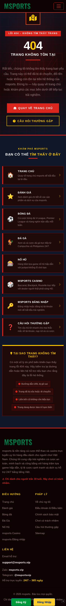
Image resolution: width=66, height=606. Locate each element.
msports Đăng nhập (13, 539)
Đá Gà (6, 520)
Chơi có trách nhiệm (47, 520)
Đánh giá (7, 508)
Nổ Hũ (6, 527)
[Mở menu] (59, 6)
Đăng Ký (21, 602)
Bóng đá (7, 514)
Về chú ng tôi (42, 502)
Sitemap (40, 533)
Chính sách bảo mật (47, 514)
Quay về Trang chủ (35, 108)
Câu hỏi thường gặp (35, 121)
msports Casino (11, 533)
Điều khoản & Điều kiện (48, 508)
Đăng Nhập (44, 602)
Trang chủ (8, 502)
